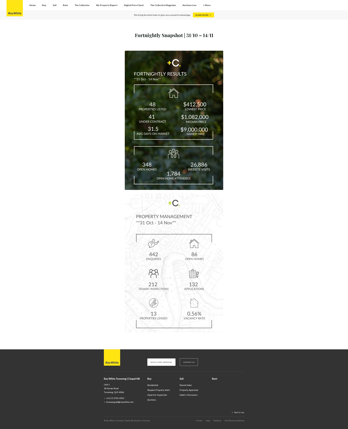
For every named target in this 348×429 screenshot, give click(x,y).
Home (32, 5)
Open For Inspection (157, 395)
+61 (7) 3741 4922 (115, 398)
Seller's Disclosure (188, 395)
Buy (149, 378)
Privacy (199, 420)
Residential (152, 385)
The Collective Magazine (163, 5)
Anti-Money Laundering (234, 420)
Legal (208, 420)
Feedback (217, 420)
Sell (182, 378)
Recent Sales (186, 385)
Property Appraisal (189, 390)
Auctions (151, 399)
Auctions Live (189, 5)
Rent (65, 5)
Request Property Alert (158, 390)
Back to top (239, 412)
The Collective (82, 5)
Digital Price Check (134, 5)
